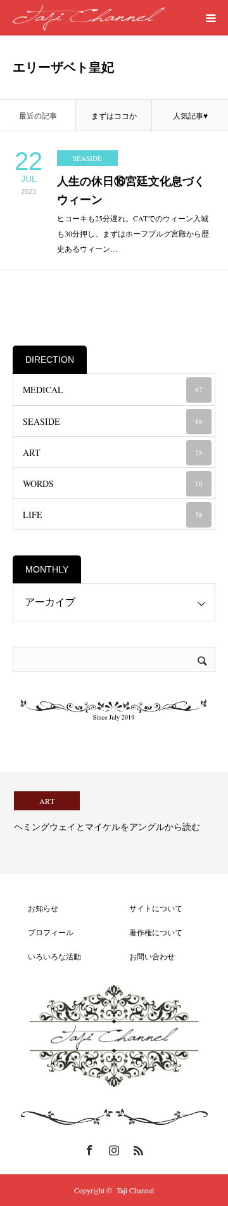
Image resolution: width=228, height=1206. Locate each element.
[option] (114, 823)
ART (113, 452)
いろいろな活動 (47, 956)
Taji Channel (135, 1190)
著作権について (148, 932)
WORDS (113, 483)
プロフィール (43, 932)
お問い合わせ (144, 956)
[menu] (210, 18)
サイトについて (148, 908)
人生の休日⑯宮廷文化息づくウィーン (131, 190)
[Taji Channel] (89, 17)
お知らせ (35, 908)
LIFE (113, 515)
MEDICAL (113, 390)
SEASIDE (87, 158)
